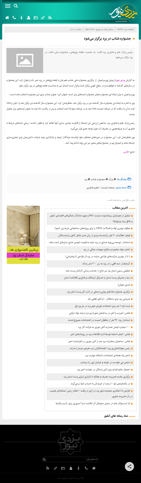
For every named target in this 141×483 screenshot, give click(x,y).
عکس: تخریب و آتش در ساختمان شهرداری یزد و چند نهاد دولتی (99, 313)
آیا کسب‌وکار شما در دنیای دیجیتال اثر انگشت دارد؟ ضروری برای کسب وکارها (93, 403)
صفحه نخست (108, 187)
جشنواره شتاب (98, 179)
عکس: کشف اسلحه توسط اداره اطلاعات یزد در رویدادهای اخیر (100, 334)
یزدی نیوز (120, 80)
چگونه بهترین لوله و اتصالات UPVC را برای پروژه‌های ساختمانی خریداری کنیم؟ (92, 228)
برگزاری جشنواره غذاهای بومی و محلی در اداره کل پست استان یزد (98, 292)
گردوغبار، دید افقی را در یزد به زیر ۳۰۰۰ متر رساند (106, 263)
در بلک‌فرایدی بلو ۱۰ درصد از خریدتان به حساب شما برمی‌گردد (100, 383)
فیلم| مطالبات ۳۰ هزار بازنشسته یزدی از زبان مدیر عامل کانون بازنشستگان (94, 235)
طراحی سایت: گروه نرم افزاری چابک (70, 478)
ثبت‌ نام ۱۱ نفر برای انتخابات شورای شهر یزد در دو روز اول (102, 306)
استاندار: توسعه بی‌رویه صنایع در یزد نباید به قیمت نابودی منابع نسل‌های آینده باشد (89, 242)
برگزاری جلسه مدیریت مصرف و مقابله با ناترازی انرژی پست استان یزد (97, 376)
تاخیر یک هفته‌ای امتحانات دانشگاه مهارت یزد (107, 355)
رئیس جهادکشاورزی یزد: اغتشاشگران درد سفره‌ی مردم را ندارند (100, 348)
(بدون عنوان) (124, 285)
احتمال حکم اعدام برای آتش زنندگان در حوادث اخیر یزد (103, 369)
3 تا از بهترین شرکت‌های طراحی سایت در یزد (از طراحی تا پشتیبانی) (97, 256)
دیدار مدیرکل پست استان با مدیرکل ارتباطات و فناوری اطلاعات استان (97, 277)
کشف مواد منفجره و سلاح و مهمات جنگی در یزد (106, 249)
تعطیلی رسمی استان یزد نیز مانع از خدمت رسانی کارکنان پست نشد (98, 270)
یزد (85, 179)
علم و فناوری (92, 187)
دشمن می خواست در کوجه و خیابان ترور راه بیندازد (105, 362)
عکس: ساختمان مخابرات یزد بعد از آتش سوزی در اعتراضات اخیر (99, 341)
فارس (126, 152)
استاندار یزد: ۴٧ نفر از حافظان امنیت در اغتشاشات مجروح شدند (99, 320)
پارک (111, 179)
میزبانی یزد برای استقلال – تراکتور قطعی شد (109, 299)
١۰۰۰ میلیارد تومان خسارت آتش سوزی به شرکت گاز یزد (104, 327)
